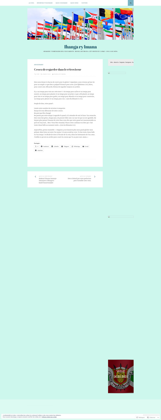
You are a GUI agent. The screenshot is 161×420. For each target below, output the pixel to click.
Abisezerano (38, 64)
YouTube (84, 3)
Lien (37, 74)
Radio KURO (74, 3)
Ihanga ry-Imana (60, 74)
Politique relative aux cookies (49, 417)
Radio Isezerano (61, 3)
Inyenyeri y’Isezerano (45, 3)
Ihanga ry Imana (80, 46)
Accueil (31, 3)
